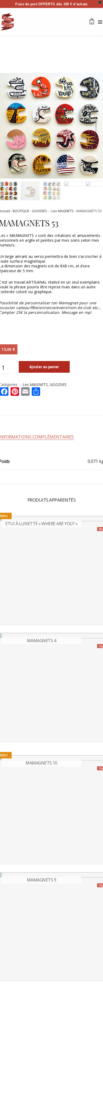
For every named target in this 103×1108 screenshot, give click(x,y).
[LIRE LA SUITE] (6, 616)
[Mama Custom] (7, 21)
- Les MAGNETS (62, 210)
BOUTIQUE (21, 210)
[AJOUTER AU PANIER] (6, 733)
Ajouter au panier (44, 367)
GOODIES (39, 210)
